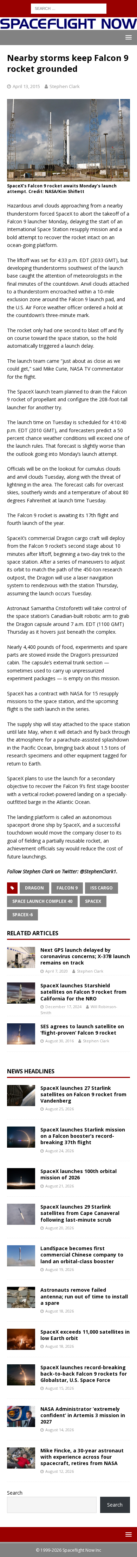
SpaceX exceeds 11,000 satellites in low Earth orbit (85, 1334)
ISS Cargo (101, 888)
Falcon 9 (67, 888)
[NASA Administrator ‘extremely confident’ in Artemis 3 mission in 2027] (21, 1416)
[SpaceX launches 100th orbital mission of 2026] (21, 1178)
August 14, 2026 (59, 1429)
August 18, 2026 (59, 1311)
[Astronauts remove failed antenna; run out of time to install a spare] (21, 1297)
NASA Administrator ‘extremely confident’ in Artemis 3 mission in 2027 (82, 1415)
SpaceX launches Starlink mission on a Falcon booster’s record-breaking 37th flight (82, 1136)
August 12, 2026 (59, 1471)
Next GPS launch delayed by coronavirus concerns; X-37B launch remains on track (85, 956)
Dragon (34, 888)
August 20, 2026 (59, 1227)
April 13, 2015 (26, 86)
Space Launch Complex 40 (42, 901)
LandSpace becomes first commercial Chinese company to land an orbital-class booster (81, 1254)
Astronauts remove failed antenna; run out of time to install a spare (84, 1296)
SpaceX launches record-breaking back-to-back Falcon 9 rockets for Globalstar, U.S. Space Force (83, 1373)
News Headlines (30, 1071)
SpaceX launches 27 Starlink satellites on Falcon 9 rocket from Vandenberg (83, 1094)
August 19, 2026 (59, 1269)
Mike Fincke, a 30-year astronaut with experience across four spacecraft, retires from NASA (82, 1456)
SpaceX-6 (22, 915)
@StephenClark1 (98, 871)
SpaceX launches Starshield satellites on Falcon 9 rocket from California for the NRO (83, 991)
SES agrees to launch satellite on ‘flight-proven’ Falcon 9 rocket (82, 1029)
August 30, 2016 (59, 1040)
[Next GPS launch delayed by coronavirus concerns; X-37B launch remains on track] (21, 957)
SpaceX (93, 901)
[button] (127, 37)
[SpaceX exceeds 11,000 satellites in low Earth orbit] (21, 1339)
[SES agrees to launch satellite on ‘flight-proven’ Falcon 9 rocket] (21, 1033)
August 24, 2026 (59, 1150)
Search (14, 1492)
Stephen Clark (65, 86)
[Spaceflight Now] (68, 26)
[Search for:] (68, 8)
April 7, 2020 (56, 971)
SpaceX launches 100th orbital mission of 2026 (78, 1174)
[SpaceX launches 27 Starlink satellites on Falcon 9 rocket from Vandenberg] (21, 1095)
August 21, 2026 (59, 1186)
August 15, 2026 (59, 1388)
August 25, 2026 (59, 1108)
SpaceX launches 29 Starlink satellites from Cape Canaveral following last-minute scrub (79, 1213)
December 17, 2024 (63, 1006)
